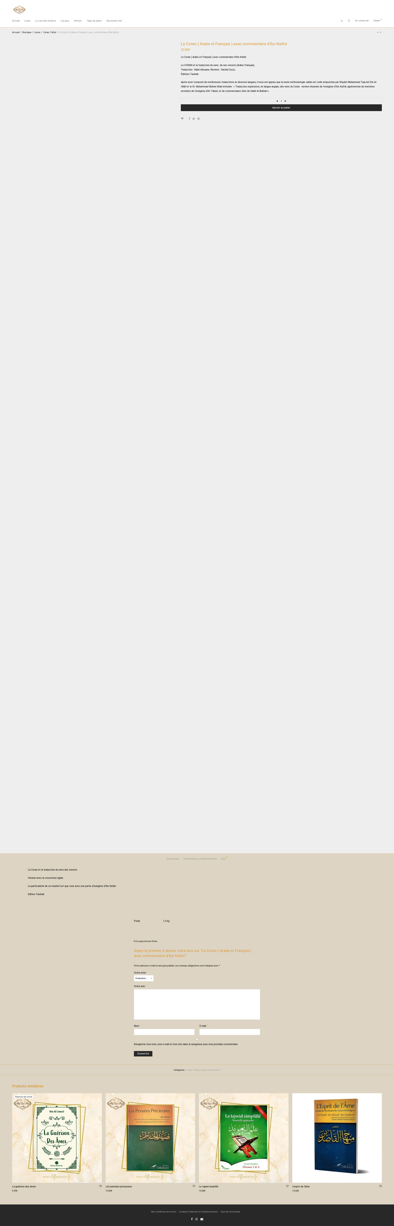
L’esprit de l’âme (301, 1186)
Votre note (140, 972)
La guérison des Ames (24, 1186)
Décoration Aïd (114, 20)
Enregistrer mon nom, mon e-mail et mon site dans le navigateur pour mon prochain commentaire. (186, 1044)
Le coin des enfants (45, 20)
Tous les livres (213, 1070)
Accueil (16, 20)
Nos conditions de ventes (163, 1211)
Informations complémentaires (200, 858)
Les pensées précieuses (119, 1186)
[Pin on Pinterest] (198, 118)
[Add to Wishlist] (183, 118)
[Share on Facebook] (189, 118)
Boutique (26, 32)
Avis (224, 858)
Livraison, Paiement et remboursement (198, 1211)
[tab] (173, 858)
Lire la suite (16, 1190)
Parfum (78, 20)
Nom (137, 1025)
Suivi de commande (230, 1211)
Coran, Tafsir (49, 32)
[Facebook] (192, 1219)
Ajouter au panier (281, 107)
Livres (27, 20)
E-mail (203, 1025)
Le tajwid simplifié (208, 1186)
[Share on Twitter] (193, 118)
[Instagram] (196, 1219)
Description (173, 858)
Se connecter (362, 20)
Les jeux (65, 20)
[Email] (201, 1219)
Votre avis (140, 986)
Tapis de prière (94, 20)
